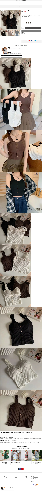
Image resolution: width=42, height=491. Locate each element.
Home (13, 6)
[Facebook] (20, 469)
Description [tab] (16, 45)
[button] (10, 37)
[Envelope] (24, 469)
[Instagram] (18, 469)
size (21, 24)
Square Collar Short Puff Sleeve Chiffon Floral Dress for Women (5, 462)
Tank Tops (18, 6)
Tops (15, 6)
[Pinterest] (22, 469)
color (22, 22)
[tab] (16, 45)
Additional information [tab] (20, 45)
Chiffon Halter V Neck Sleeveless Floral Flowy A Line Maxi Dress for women (37, 462)
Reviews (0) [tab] (25, 45)
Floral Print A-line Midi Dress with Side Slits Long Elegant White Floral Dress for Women (16, 463)
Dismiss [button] (25, 0)
